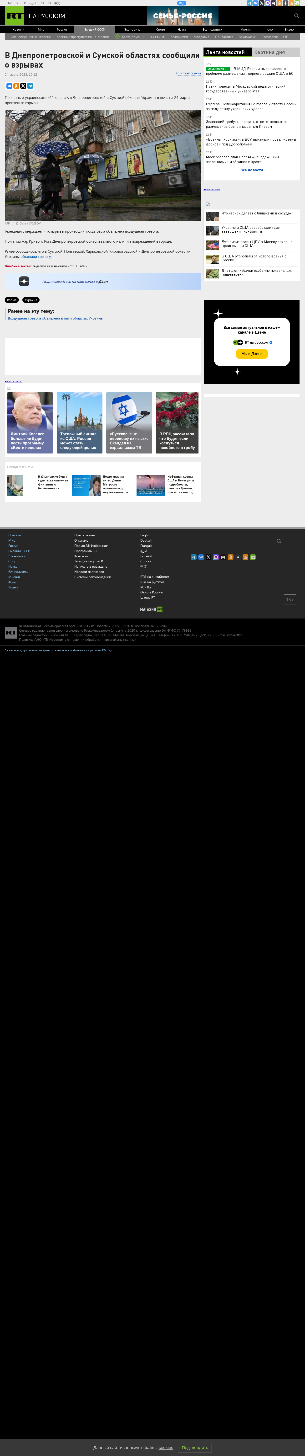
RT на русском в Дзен (285, 3)
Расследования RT (275, 36)
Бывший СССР (95, 29)
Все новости (251, 169)
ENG (9, 3)
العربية (32, 3)
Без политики (212, 29)
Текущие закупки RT (89, 561)
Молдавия (201, 36)
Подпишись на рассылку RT (297, 3)
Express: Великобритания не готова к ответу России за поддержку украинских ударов (251, 106)
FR (24, 3)
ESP (42, 3)
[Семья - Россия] (183, 15)
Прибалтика (224, 36)
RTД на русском (152, 582)
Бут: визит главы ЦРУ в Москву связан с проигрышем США (257, 243)
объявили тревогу (35, 256)
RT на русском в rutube (273, 3)
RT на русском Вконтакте (256, 3)
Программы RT (85, 551)
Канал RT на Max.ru (267, 3)
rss (291, 3)
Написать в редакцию (90, 566)
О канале (81, 540)
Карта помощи (132, 36)
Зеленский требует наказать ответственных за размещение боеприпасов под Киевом (247, 124)
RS (49, 3)
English (145, 535)
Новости (18, 29)
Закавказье (247, 36)
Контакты (81, 556)
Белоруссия (179, 36)
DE (17, 3)
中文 (57, 3)
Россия (62, 29)
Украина (157, 36)
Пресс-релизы (85, 535)
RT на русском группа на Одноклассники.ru (279, 3)
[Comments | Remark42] (103, 356)
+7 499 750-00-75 (185, 635)
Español (146, 556)
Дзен (103, 281)
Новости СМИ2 (211, 189)
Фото (269, 29)
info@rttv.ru (235, 635)
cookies (166, 1447)
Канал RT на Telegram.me (250, 3)
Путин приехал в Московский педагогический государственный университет (245, 88)
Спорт (160, 29)
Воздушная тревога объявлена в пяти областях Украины (55, 317)
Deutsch (146, 540)
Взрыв (11, 300)
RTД (181, 3)
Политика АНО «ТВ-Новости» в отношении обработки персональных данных (77, 639)
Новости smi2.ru (13, 381)
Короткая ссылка (188, 73)
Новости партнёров (89, 571)
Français (146, 545)
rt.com (50, 630)
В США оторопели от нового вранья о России (254, 258)
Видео (289, 29)
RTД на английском (154, 576)
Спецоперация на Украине (31, 36)
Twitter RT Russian (261, 3)
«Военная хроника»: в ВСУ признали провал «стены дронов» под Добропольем (251, 141)
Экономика (132, 29)
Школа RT (147, 597)
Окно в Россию (151, 592)
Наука (182, 29)
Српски (145, 561)
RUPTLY (146, 587)
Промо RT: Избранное (91, 545)
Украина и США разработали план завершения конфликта (251, 229)
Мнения (246, 29)
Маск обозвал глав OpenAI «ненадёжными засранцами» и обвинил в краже (242, 159)
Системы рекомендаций (92, 577)
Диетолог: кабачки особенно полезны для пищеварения (257, 272)
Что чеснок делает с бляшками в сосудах (257, 213)
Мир (41, 29)
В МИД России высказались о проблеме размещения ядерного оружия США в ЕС (250, 71)
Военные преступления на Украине (83, 36)
